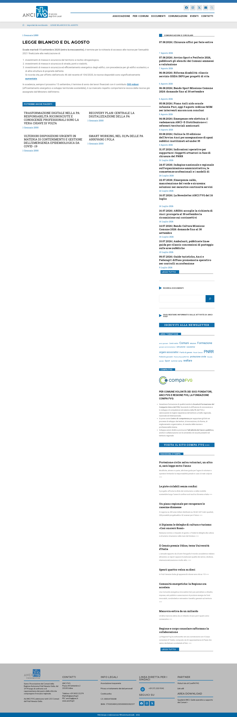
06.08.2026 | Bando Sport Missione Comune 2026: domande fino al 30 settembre (186, 89)
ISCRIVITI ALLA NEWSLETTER (186, 325)
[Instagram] (193, 7)
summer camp (176, 361)
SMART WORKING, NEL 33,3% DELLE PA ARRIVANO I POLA (116, 137)
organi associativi (168, 352)
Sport (167, 361)
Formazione (204, 343)
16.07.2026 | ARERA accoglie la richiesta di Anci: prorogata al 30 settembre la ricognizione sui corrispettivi (186, 214)
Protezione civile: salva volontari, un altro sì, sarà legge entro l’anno (186, 464)
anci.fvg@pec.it (72, 698)
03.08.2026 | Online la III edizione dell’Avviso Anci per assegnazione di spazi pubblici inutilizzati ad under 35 (186, 137)
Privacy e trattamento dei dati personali (116, 688)
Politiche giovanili (166, 357)
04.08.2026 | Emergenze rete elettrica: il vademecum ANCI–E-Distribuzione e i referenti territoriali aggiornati (183, 122)
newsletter (191, 347)
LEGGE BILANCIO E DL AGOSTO (64, 25)
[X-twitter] (199, 7)
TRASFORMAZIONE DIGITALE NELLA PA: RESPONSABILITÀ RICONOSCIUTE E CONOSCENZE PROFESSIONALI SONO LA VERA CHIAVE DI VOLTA (52, 118)
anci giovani (163, 343)
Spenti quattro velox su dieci (177, 569)
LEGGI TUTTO (169, 272)
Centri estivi (173, 343)
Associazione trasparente (111, 683)
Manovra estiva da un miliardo (178, 611)
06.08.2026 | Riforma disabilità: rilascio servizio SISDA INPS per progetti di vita (184, 74)
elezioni (193, 343)
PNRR (209, 351)
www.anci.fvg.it (68, 701)
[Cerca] (210, 298)
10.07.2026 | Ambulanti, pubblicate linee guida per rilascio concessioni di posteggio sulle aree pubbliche (186, 244)
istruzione (181, 347)
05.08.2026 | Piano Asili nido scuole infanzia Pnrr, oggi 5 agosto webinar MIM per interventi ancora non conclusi (185, 106)
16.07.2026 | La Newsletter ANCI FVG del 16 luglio (186, 197)
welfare (187, 360)
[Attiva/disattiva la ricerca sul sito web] (212, 7)
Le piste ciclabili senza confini (178, 486)
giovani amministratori (167, 347)
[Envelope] (205, 7)
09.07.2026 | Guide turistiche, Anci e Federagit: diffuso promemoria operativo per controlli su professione (185, 260)
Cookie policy (106, 694)
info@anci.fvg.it (72, 696)
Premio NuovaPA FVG (181, 357)
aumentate (31, 78)
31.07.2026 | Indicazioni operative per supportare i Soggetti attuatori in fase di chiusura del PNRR (185, 152)
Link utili (180, 688)
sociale (161, 361)
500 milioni (133, 84)
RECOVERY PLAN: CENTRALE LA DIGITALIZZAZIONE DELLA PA (112, 114)
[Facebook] (186, 7)
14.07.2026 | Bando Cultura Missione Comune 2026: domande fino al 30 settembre (181, 229)
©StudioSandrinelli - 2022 (129, 715)
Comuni (184, 343)
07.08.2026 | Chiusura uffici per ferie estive (186, 42)
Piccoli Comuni (198, 352)
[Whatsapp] (142, 689)
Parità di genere (186, 352)
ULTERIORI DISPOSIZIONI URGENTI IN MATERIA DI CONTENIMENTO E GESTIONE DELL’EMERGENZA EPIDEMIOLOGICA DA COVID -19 (53, 141)
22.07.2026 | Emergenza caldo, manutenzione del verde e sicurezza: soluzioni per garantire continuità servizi (186, 183)
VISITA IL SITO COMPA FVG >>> (187, 444)
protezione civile (198, 356)
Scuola (209, 357)
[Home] (23, 25)
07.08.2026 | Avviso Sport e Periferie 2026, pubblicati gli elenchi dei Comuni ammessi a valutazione (186, 60)
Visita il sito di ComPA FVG (188, 683)
